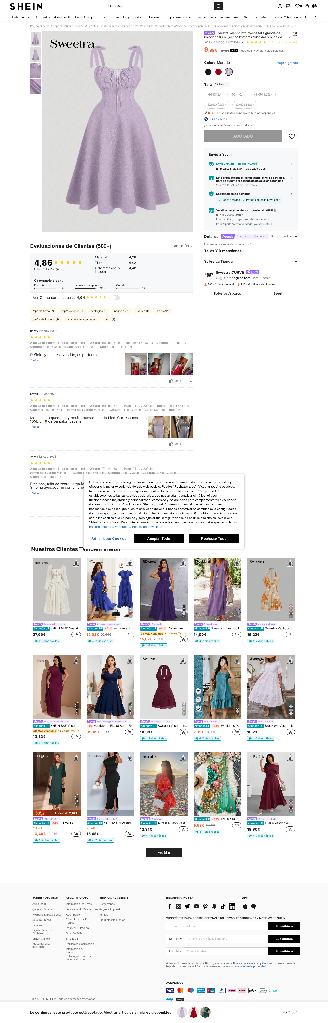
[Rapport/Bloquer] (190, 381)
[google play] (254, 908)
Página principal (40, 26)
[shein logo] (26, 6)
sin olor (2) (163, 311)
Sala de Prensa (41, 920)
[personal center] (280, 6)
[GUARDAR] (292, 136)
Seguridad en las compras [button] (233, 193)
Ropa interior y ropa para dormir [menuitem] (217, 17)
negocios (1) (121, 311)
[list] (202, 906)
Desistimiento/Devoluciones (83, 909)
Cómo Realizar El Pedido (76, 921)
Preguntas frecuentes (112, 920)
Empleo (37, 925)
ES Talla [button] (220, 84)
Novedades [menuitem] (42, 17)
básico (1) (143, 311)
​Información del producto (75, 951)
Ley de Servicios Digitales (42, 932)
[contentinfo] (233, 990)
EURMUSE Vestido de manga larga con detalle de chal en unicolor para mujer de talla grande (57, 823)
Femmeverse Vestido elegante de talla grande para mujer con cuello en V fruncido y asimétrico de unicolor (110, 628)
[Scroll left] (309, 17)
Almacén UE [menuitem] (62, 17)
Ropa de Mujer (62, 26)
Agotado (243, 136)
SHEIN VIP (72, 938)
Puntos (103, 914)
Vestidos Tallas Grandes (115, 26)
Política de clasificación (80, 944)
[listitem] (57, 600)
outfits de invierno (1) (46, 319)
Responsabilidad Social (46, 914)
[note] (46, 641)
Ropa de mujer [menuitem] (85, 17)
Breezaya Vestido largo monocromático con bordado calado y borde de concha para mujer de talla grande (271, 725)
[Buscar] (218, 6)
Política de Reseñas (44, 269)
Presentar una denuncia (41, 945)
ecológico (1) (99, 311)
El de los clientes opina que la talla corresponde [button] (240, 113)
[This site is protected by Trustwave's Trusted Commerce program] (169, 999)
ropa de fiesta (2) (43, 311)
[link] (289, 6)
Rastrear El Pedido (77, 928)
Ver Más (164, 852)
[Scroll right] (315, 17)
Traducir (35, 360)
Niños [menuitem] (247, 17)
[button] (306, 6)
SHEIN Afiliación (42, 938)
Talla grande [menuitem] (153, 17)
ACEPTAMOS (174, 982)
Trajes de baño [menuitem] (109, 17)
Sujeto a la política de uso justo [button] (235, 185)
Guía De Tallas (75, 933)
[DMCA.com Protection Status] (180, 999)
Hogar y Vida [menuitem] (132, 17)
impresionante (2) (72, 311)
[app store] (245, 908)
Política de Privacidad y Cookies (252, 963)
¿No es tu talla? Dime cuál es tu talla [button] (227, 125)
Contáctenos (107, 904)
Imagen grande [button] (287, 63)
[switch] (116, 297)
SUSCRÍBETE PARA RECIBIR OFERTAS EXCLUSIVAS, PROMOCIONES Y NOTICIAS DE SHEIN (225, 918)
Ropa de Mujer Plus (86, 26)
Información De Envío (79, 904)
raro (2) (110, 319)
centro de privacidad (253, 966)
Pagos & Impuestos (111, 909)
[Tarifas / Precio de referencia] (219, 50)
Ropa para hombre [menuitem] (179, 17)
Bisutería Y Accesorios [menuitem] (286, 17)
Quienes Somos (42, 909)
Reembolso (73, 914)
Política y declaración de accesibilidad (79, 958)
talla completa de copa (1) (82, 319)
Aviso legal (39, 904)
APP (245, 897)
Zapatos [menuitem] (261, 17)
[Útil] (171, 381)
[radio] (208, 72)
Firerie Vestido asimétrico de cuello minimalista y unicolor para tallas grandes (271, 823)
